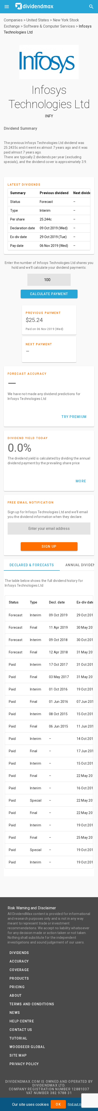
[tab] (32, 565)
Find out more (77, 1104)
